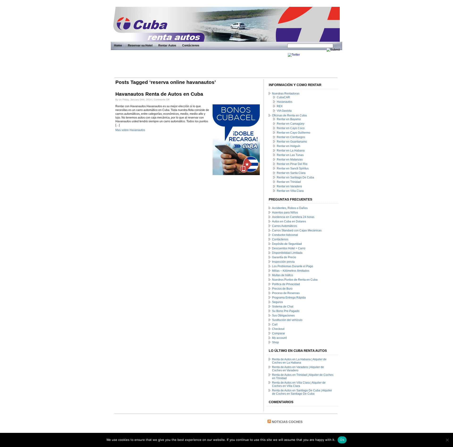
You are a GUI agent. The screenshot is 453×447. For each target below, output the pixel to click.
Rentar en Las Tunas (290, 155)
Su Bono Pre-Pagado (285, 311)
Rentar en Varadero (289, 186)
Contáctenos (190, 45)
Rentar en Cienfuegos (291, 137)
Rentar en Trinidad (289, 182)
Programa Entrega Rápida (289, 297)
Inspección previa (283, 261)
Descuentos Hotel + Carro (288, 248)
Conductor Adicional (285, 235)
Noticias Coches (287, 422)
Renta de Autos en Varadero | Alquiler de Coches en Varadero (298, 368)
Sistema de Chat (282, 306)
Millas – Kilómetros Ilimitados (290, 270)
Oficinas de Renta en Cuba (289, 115)
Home (118, 45)
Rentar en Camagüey (290, 123)
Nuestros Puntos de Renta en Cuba (295, 279)
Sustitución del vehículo (287, 320)
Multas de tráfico (282, 275)
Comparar (278, 333)
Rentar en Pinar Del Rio (292, 164)
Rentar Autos (167, 45)
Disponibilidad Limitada (287, 252)
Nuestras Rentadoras (285, 93)
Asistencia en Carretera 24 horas (293, 217)
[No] (447, 440)
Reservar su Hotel (140, 45)
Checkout (278, 329)
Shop (275, 342)
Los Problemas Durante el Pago (292, 266)
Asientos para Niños (285, 212)
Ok (342, 440)
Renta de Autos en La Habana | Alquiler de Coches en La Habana (299, 361)
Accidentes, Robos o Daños (290, 208)
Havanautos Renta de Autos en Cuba (159, 94)
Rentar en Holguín (288, 146)
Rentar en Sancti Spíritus (293, 168)
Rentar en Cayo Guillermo (293, 132)
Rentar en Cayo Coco (291, 128)
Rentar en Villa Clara (290, 191)
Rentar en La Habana (291, 150)
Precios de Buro (282, 288)
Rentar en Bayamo (289, 119)
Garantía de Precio (284, 257)
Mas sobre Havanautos (130, 130)
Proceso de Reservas (286, 293)
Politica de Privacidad (286, 284)
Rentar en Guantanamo (292, 141)
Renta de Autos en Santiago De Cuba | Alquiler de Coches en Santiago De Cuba (302, 392)
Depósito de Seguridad (287, 244)
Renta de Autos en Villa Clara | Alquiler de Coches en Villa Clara (299, 384)
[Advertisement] (200, 63)
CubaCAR (283, 97)
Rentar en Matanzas (290, 159)
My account (279, 338)
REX (280, 106)
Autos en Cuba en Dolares (289, 221)
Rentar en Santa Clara (291, 173)
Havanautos (284, 101)
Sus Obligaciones (283, 315)
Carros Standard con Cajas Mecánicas (297, 230)
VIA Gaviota (284, 110)
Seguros (277, 302)
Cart (274, 324)
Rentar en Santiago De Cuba (295, 177)
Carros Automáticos (284, 226)
